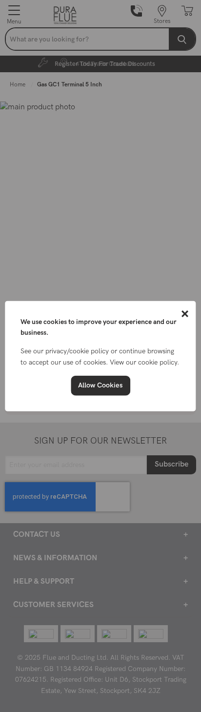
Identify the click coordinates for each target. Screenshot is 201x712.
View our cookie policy (143, 362)
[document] (100, 356)
